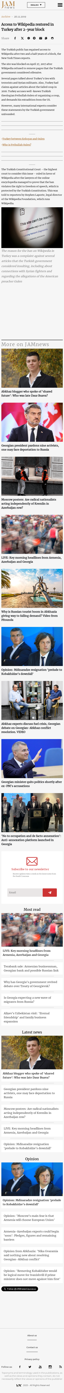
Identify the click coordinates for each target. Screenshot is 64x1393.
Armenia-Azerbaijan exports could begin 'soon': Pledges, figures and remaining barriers (31, 1235)
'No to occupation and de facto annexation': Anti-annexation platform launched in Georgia (31, 840)
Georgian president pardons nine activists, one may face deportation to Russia (30, 447)
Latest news (32, 1032)
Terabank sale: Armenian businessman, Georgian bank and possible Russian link (31, 968)
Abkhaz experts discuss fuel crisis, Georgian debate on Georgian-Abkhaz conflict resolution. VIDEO (30, 728)
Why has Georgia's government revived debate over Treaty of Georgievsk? (30, 984)
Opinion (32, 1159)
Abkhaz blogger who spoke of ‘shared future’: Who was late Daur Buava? (26, 393)
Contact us (32, 1347)
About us (32, 1335)
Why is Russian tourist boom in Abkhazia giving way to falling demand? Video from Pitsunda (29, 615)
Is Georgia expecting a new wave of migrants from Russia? (27, 999)
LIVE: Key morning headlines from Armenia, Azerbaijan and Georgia (31, 559)
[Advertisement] (32, 312)
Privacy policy (32, 1359)
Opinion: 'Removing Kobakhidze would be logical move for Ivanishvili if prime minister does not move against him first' (32, 1275)
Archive (7, 16)
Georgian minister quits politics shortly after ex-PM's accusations (31, 784)
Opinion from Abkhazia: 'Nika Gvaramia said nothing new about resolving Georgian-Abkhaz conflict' (31, 1255)
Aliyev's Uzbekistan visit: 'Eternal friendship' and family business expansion (26, 1017)
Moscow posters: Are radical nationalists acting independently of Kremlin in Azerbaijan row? (28, 503)
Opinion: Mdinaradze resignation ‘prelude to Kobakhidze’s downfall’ (31, 672)
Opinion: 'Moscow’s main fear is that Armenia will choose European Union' (29, 1218)
